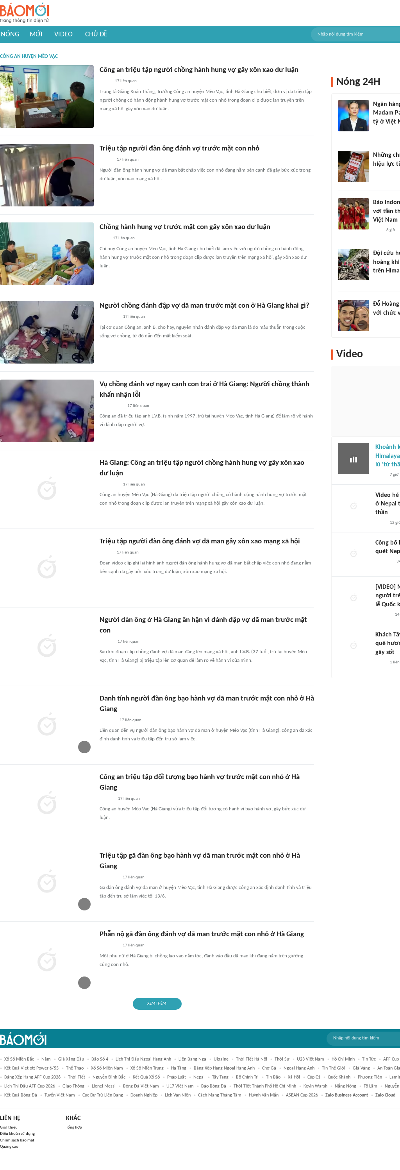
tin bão (273, 1077)
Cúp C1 (313, 1077)
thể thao (75, 1068)
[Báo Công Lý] (106, 553)
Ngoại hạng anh (299, 1068)
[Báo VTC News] (109, 877)
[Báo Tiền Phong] (380, 281)
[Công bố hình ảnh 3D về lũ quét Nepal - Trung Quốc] (353, 554)
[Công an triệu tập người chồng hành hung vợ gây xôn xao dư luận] (47, 96)
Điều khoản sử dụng (17, 1134)
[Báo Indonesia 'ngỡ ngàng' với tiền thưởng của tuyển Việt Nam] (353, 213)
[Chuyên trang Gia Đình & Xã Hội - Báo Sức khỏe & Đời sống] (107, 720)
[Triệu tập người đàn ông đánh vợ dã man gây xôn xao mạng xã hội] (47, 568)
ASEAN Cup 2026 (302, 1095)
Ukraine (221, 1059)
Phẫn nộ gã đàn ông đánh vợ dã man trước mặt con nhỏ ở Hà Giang (202, 934)
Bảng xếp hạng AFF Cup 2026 (32, 1077)
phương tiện (370, 1077)
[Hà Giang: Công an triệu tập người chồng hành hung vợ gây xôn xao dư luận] (47, 489)
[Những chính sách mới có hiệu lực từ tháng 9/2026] (353, 166)
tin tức (369, 1059)
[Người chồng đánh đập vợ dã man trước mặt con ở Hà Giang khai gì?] (47, 332)
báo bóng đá (213, 1086)
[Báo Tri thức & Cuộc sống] (109, 317)
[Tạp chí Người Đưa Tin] (106, 160)
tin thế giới (333, 1068)
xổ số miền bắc (19, 1059)
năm (46, 1059)
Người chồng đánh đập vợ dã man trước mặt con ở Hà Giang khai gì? (204, 306)
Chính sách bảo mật (17, 1140)
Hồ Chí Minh (343, 1059)
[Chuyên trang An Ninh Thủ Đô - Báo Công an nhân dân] (104, 239)
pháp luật (176, 1077)
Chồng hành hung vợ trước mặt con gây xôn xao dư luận (185, 227)
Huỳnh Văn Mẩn (264, 1095)
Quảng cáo (9, 1147)
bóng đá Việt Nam (141, 1086)
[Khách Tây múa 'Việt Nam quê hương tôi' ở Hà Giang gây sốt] (353, 646)
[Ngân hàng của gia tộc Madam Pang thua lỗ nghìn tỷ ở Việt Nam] (353, 115)
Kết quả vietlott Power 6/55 (31, 1068)
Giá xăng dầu (71, 1059)
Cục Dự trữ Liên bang (102, 1095)
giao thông (73, 1086)
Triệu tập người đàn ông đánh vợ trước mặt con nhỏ (179, 148)
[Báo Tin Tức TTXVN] (105, 81)
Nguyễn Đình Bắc (109, 1077)
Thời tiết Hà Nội (251, 1059)
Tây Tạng (220, 1077)
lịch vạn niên (178, 1095)
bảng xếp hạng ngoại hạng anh (224, 1068)
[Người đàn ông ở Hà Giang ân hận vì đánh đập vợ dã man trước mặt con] (47, 646)
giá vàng (361, 1068)
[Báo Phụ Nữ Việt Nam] (111, 406)
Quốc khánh (339, 1077)
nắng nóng (345, 1086)
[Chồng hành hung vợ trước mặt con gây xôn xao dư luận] (47, 253)
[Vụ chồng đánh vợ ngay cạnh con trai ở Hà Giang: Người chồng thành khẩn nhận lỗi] (47, 411)
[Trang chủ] (24, 13)
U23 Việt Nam (310, 1059)
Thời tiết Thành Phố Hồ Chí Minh (265, 1086)
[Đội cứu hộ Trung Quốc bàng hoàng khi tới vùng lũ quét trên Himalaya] (353, 264)
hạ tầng (178, 1068)
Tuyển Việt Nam (60, 1095)
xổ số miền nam (107, 1068)
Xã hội (294, 1077)
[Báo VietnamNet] (106, 642)
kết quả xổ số (146, 1077)
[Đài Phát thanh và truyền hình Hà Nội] (383, 562)
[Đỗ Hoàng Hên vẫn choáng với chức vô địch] (353, 315)
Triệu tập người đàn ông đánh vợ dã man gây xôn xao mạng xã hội (200, 541)
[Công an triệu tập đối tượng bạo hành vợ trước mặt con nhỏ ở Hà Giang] (47, 803)
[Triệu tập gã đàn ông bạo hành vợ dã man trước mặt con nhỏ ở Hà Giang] (47, 882)
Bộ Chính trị (247, 1077)
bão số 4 (99, 1059)
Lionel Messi (104, 1086)
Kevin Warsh (315, 1086)
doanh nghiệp (143, 1095)
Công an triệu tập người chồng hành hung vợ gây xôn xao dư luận (199, 70)
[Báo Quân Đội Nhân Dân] (109, 484)
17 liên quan (126, 81)
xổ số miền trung (147, 1068)
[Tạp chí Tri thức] (378, 132)
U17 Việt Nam (180, 1086)
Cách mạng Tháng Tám (219, 1095)
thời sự (282, 1059)
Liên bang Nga (192, 1059)
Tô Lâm (370, 1086)
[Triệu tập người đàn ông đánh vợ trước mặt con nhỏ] (47, 175)
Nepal (199, 1077)
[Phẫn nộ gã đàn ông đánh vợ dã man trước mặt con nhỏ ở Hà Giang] (47, 961)
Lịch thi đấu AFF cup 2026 (29, 1086)
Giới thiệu (9, 1127)
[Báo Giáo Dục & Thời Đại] (377, 230)
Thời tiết (76, 1077)
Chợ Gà (269, 1068)
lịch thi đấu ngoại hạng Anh (143, 1059)
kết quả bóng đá (20, 1095)
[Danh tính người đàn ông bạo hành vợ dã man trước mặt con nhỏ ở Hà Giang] (47, 725)
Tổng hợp (74, 1127)
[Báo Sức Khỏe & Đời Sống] (106, 799)
